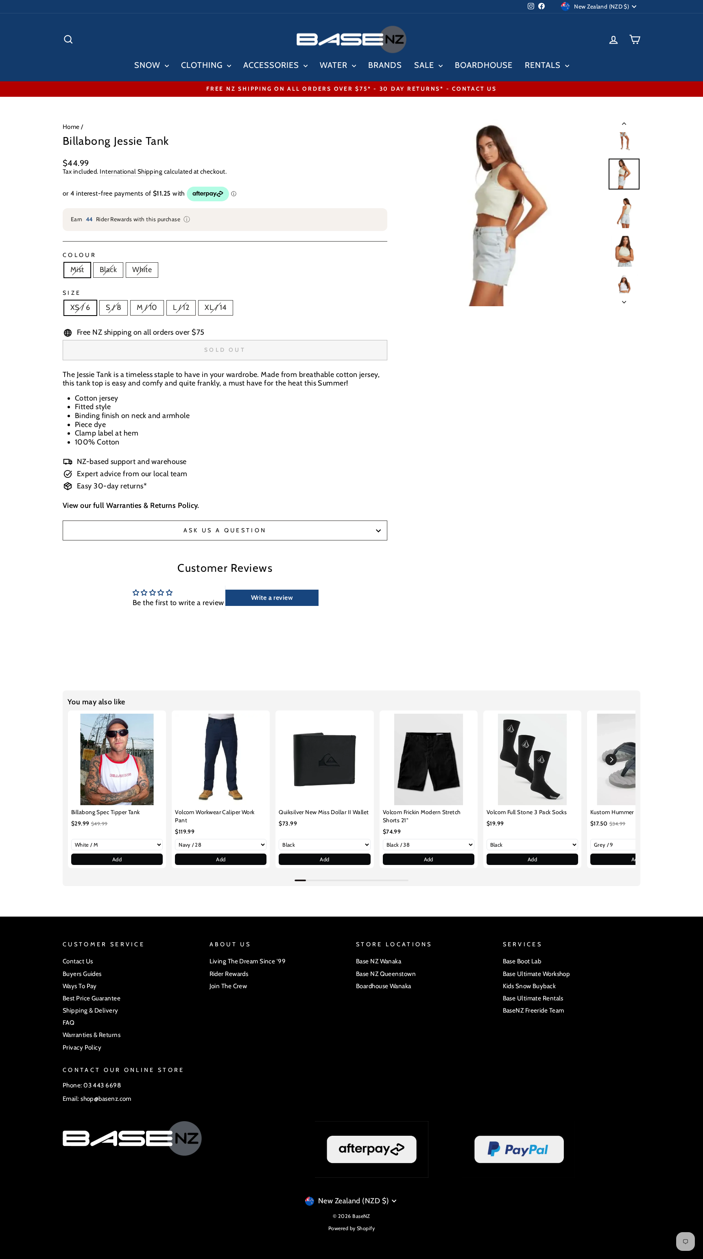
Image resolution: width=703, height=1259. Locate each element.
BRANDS (385, 65)
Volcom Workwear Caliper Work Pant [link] (215, 816)
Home (71, 127)
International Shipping (131, 171)
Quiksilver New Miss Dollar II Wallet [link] (324, 812)
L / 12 (181, 307)
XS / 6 (80, 307)
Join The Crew (228, 986)
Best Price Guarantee (91, 998)
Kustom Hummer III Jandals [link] (625, 812)
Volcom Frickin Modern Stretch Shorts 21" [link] (422, 816)
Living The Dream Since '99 (248, 961)
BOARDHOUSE (484, 65)
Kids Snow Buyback (529, 986)
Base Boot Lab (522, 961)
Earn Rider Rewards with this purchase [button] (130, 219)
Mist (77, 269)
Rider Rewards (229, 974)
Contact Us (78, 961)
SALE (425, 65)
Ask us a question (224, 530)
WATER (335, 65)
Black (108, 269)
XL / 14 (215, 307)
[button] (611, 759)
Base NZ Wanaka (378, 961)
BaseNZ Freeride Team (533, 1010)
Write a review (272, 597)
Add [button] (117, 859)
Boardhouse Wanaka (383, 986)
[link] (117, 759)
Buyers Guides (82, 974)
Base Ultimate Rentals (533, 998)
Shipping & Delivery (90, 1010)
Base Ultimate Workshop (536, 974)
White (142, 269)
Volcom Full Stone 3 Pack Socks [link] (527, 812)
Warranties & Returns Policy (151, 505)
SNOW (148, 65)
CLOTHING (203, 65)
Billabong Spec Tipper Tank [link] (105, 812)
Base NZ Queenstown (386, 974)
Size (72, 293)
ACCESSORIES (272, 65)
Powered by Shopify (351, 1228)
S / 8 (113, 307)
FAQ (68, 1022)
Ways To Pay (80, 986)
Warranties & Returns (91, 1035)
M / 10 (147, 307)
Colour (79, 255)
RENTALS (544, 65)
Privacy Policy (82, 1047)
